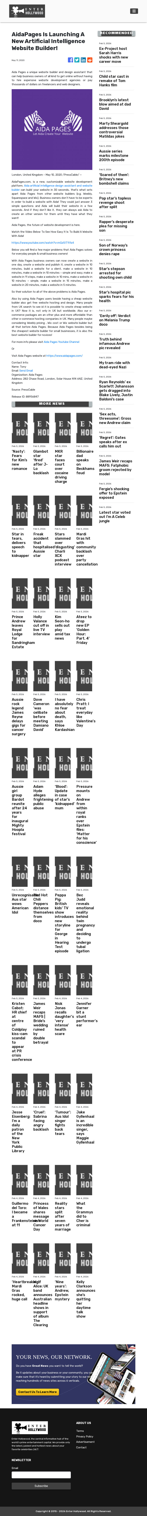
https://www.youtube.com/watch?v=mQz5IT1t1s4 (43, 242)
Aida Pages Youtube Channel (61, 342)
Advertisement (85, 1442)
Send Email (26, 370)
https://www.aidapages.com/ (64, 355)
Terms (80, 1431)
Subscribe (41, 1486)
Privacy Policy (84, 1436)
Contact (81, 1447)
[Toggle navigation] (134, 11)
